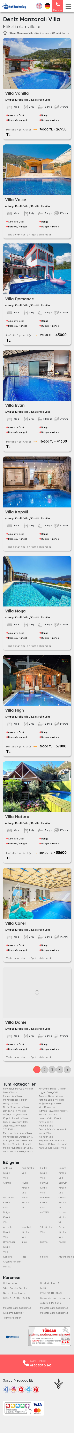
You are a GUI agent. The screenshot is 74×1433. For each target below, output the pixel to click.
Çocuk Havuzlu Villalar (15, 1121)
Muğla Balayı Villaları (50, 1103)
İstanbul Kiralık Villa (26, 1231)
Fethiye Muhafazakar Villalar (19, 1144)
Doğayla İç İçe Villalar (15, 1114)
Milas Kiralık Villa (25, 1202)
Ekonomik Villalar (13, 1096)
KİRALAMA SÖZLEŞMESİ (16, 1297)
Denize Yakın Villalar (14, 1110)
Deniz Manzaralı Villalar (16, 1107)
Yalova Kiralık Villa (62, 1217)
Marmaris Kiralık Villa (8, 1202)
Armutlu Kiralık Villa (7, 1231)
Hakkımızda (10, 1283)
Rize (24, 1256)
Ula (23, 1212)
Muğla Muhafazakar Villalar (19, 1147)
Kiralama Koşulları (13, 1312)
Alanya (7, 1182)
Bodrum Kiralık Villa (63, 1187)
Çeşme (43, 1241)
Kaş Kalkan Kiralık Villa (52, 1140)
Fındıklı (44, 1256)
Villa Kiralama (47, 1107)
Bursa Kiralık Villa (62, 1231)
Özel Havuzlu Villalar (14, 1125)
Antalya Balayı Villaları (51, 1096)
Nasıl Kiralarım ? (49, 1283)
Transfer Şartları (12, 1317)
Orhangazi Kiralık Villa (9, 1246)
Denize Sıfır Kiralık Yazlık (53, 1129)
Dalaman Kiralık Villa (45, 1202)
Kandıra (7, 1256)
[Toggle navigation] (68, 6)
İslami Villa (45, 1132)
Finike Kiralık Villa (43, 1172)
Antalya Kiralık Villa (7, 1172)
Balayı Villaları (11, 1103)
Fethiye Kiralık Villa (44, 1187)
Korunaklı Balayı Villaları (52, 1088)
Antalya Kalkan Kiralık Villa (54, 1144)
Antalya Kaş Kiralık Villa (52, 1147)
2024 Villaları (10, 1129)
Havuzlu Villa (46, 1125)
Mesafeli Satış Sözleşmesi (17, 1307)
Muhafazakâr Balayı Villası (18, 1151)
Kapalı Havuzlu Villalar (16, 1118)
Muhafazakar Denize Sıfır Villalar (21, 1136)
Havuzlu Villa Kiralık (50, 1118)
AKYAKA (45, 1212)
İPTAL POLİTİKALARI (51, 1293)
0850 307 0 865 (41, 1365)
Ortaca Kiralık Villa (62, 1202)
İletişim (44, 1288)
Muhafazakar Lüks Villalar (18, 1132)
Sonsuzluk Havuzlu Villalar (18, 1088)
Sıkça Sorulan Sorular (15, 1288)
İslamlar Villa (46, 1136)
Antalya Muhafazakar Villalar (19, 1140)
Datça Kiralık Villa (6, 1217)
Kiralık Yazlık (46, 1121)
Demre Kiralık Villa (62, 1172)
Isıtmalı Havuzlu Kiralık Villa (54, 1110)
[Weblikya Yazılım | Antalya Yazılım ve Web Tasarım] (58, 1383)
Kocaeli (63, 1241)
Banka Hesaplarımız (14, 1293)
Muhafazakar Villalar (15, 1099)
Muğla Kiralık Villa (25, 1187)
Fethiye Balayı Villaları (51, 1099)
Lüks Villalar (10, 1092)
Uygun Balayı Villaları (51, 1092)
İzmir (24, 1241)
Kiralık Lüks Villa (48, 1114)
